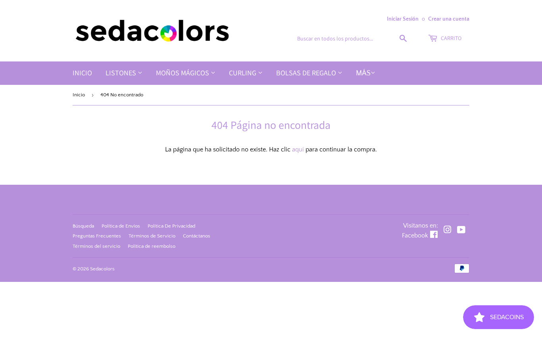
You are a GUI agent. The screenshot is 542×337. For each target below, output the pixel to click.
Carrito (450, 38)
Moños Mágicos (183, 72)
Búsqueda (83, 226)
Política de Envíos (121, 226)
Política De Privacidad (171, 226)
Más (363, 73)
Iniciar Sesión (403, 19)
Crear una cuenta (448, 19)
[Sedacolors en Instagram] (448, 230)
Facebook (415, 235)
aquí (298, 149)
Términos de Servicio (152, 236)
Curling (243, 72)
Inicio (82, 72)
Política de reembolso (151, 246)
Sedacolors (102, 269)
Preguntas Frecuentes (97, 236)
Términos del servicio (96, 246)
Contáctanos (196, 236)
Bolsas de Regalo (307, 72)
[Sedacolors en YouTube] (461, 230)
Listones (122, 72)
